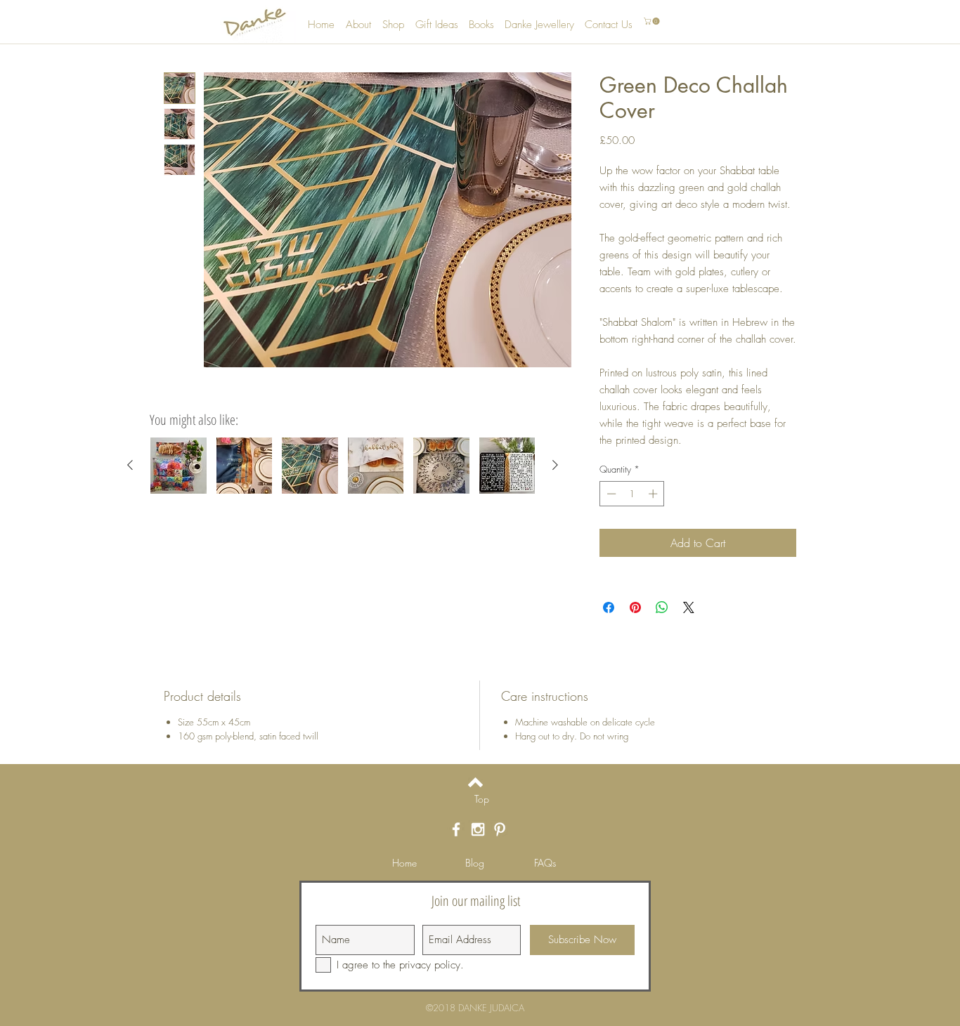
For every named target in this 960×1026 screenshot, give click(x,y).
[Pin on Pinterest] (635, 607)
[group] (343, 465)
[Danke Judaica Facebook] (456, 829)
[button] (652, 21)
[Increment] (654, 494)
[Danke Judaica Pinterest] (500, 829)
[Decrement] (610, 494)
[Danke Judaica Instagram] (478, 829)
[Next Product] (555, 464)
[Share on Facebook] (608, 607)
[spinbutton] (632, 494)
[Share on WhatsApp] (662, 607)
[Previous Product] (130, 464)
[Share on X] (688, 607)
